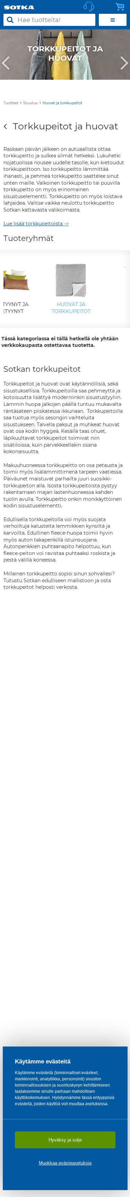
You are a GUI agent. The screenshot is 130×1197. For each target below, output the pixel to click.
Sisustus (30, 103)
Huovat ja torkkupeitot (62, 103)
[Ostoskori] (121, 7)
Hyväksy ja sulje (65, 1139)
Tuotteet (10, 103)
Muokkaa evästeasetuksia (65, 1163)
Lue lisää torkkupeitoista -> (36, 224)
